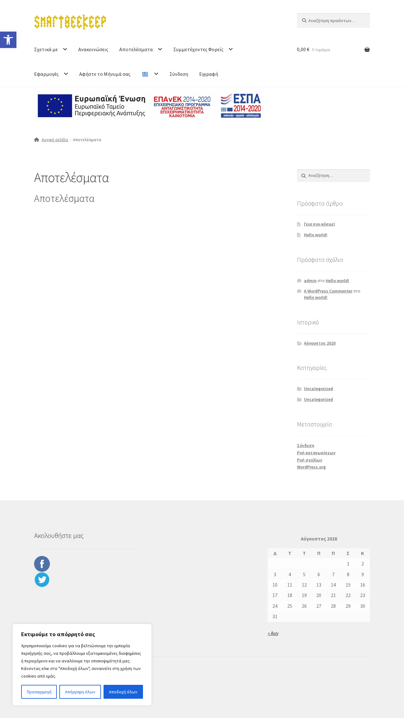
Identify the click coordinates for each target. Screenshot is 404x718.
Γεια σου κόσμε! (319, 224)
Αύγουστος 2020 (320, 343)
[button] (8, 40)
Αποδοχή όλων (123, 692)
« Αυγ (273, 633)
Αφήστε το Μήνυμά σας (104, 74)
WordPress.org (311, 467)
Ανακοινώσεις (93, 49)
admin (310, 280)
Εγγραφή (208, 74)
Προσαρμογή (39, 692)
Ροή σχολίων (309, 460)
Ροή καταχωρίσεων (316, 453)
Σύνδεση (178, 74)
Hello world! (315, 235)
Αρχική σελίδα (55, 139)
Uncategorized (318, 388)
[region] (82, 664)
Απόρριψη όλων (80, 692)
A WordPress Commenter (328, 291)
